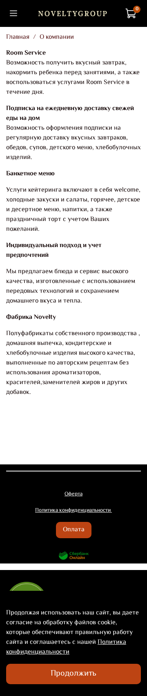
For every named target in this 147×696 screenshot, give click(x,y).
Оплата (74, 530)
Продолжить (73, 673)
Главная (17, 37)
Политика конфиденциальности (66, 647)
